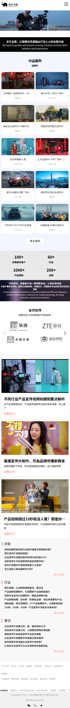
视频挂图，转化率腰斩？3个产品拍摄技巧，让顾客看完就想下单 (37, 603)
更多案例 (35, 241)
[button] (65, 333)
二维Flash (47, 666)
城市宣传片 (58, 666)
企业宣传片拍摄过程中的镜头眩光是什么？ (26, 557)
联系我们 (44, 678)
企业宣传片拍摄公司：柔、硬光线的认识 (24, 626)
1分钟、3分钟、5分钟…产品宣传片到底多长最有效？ (31, 607)
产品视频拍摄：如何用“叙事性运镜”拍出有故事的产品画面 (35, 599)
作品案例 (5, 678)
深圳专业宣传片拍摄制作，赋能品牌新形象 (26, 595)
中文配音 (62, 690)
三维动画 (38, 666)
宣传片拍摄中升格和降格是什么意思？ (23, 565)
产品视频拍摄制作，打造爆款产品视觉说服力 (27, 591)
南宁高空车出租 (27, 690)
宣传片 (14, 666)
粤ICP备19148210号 (35, 700)
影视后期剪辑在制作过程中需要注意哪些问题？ (28, 549)
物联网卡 (14, 690)
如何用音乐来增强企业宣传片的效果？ (23, 641)
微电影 (29, 666)
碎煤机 (53, 690)
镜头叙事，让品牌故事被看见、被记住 (23, 587)
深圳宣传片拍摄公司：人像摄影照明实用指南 (27, 630)
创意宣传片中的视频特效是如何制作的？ (24, 561)
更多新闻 (59, 574)
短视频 (4, 673)
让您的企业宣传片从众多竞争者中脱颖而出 (26, 645)
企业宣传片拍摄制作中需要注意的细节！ (24, 638)
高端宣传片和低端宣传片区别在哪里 (22, 634)
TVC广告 (5, 666)
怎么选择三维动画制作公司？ (19, 569)
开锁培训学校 (42, 690)
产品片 (21, 666)
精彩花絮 (15, 678)
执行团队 (34, 678)
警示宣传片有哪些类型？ (16, 553)
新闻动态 (24, 678)
